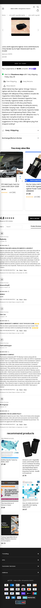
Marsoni (5, 54)
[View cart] (38, 10)
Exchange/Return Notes (12, 138)
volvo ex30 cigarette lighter (17, 15)
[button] (20, 27)
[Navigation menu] (3, 8)
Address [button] (20, 572)
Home (3, 15)
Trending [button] (20, 553)
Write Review (34, 218)
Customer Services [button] (20, 566)
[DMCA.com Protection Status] (29, 597)
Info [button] (20, 560)
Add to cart (20, 64)
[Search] (38, 7)
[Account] (34, 7)
